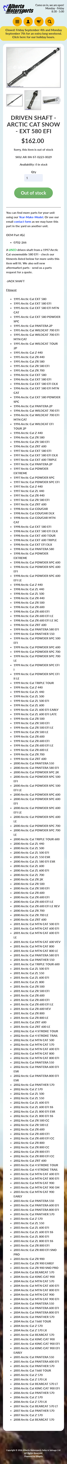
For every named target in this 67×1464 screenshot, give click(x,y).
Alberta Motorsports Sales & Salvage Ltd (41, 1450)
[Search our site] (49, 21)
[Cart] (39, 21)
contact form (22, 221)
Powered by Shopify (33, 1456)
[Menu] (17, 21)
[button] (14, 100)
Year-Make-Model (31, 217)
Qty (33, 172)
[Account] (28, 21)
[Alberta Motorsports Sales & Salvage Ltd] (18, 8)
